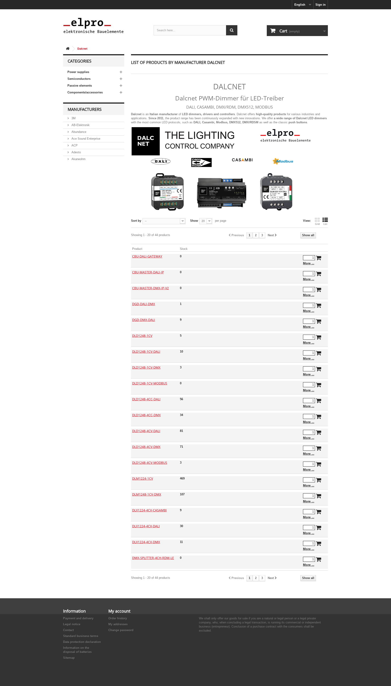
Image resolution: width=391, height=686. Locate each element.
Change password (121, 630)
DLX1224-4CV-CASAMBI (149, 510)
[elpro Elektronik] (105, 25)
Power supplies (78, 72)
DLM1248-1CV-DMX (146, 494)
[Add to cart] (318, 258)
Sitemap (69, 657)
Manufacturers (85, 109)
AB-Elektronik (80, 125)
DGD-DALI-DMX (143, 304)
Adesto (76, 152)
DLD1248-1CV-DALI (146, 351)
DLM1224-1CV (142, 478)
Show (194, 220)
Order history (117, 618)
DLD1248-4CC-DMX (146, 415)
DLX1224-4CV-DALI (146, 526)
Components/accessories (85, 92)
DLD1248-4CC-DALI (146, 399)
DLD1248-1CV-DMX (146, 367)
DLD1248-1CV (142, 336)
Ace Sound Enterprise (85, 138)
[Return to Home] (67, 49)
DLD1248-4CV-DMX (146, 447)
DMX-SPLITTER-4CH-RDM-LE (153, 558)
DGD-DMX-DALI (143, 320)
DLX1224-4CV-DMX (146, 542)
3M (73, 118)
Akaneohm (78, 159)
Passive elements (79, 85)
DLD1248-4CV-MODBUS (149, 463)
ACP (74, 145)
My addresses (118, 624)
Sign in (320, 4)
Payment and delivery (78, 618)
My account (119, 611)
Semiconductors (79, 78)
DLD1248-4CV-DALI (146, 431)
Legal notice (71, 624)
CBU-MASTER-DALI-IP (148, 272)
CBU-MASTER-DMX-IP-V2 (150, 288)
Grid (317, 224)
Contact (68, 630)
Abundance (78, 132)
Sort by (136, 220)
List (325, 224)
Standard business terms (80, 636)
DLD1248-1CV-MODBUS (149, 383)
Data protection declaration (82, 642)
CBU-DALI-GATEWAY (147, 256)
